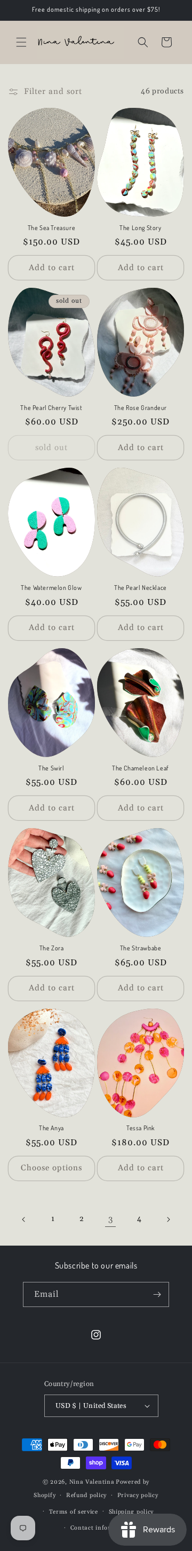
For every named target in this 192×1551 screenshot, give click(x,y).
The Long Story (140, 228)
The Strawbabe (141, 948)
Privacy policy (137, 1495)
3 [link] (110, 1219)
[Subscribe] (157, 1294)
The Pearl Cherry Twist (51, 408)
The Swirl (51, 768)
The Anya (51, 1128)
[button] (21, 42)
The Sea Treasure (52, 228)
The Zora (51, 948)
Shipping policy (131, 1512)
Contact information (101, 1528)
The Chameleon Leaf (140, 768)
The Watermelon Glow (51, 588)
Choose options (51, 1168)
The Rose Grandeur (140, 408)
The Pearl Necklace (140, 588)
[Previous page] (24, 1219)
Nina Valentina (92, 1482)
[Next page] (168, 1219)
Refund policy (86, 1495)
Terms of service (73, 1512)
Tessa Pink (140, 1128)
